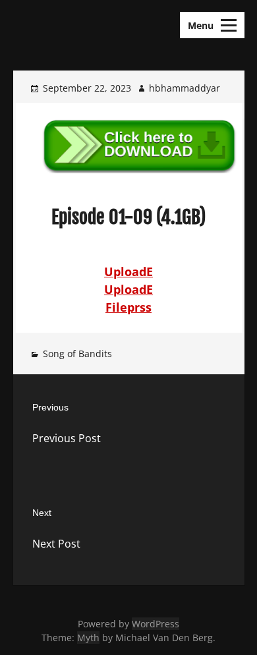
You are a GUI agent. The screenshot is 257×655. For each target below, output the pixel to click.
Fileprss (128, 307)
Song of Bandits (77, 353)
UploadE (128, 271)
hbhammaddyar (184, 88)
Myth (88, 637)
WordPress (155, 623)
